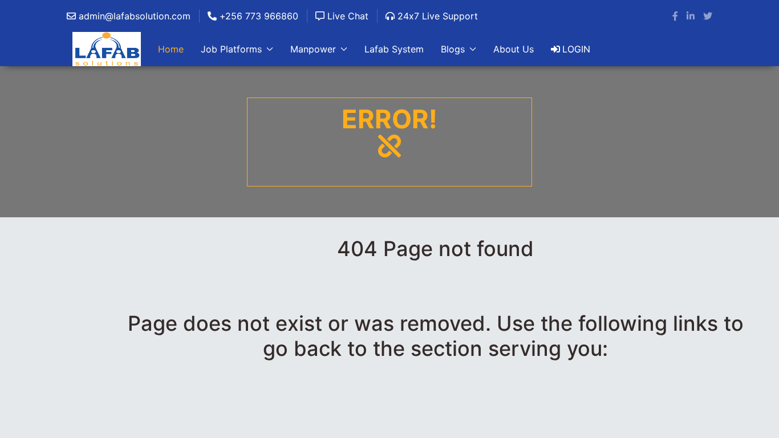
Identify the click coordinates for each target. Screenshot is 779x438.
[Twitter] (707, 16)
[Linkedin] (691, 16)
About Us (513, 49)
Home (171, 49)
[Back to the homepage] (106, 49)
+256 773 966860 (257, 16)
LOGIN (576, 49)
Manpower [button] (313, 49)
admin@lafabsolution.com (133, 16)
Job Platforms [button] (231, 49)
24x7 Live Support (436, 16)
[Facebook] (675, 16)
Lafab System (394, 49)
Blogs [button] (453, 49)
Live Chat (346, 16)
